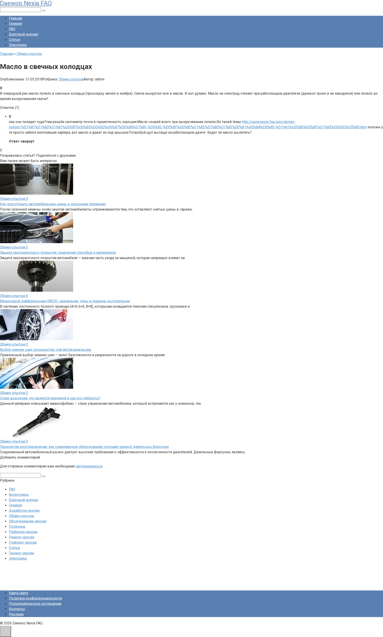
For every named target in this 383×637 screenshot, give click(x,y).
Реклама (16, 614)
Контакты (17, 609)
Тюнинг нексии (21, 553)
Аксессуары (19, 494)
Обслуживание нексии (27, 521)
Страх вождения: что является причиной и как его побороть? (50, 398)
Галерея (15, 23)
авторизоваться (89, 466)
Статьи (14, 39)
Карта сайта (18, 593)
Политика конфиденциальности (35, 598)
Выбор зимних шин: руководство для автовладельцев (45, 350)
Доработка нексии (24, 510)
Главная (15, 18)
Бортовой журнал (23, 34)
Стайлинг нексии (23, 542)
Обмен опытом (71, 79)
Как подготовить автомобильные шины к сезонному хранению (53, 204)
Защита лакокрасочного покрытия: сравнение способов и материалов (58, 252)
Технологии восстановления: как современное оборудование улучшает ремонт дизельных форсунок (84, 447)
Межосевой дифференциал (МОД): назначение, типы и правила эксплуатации (65, 301)
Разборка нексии (23, 532)
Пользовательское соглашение (35, 604)
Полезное (17, 526)
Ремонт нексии (21, 537)
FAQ (12, 29)
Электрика (18, 45)
